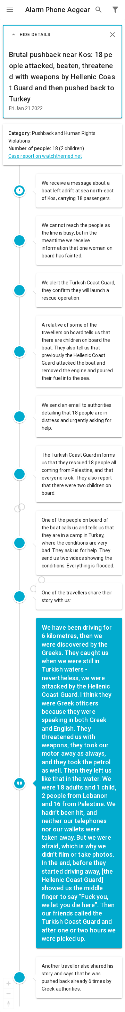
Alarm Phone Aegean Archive (57, 10)
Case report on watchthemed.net (45, 156)
